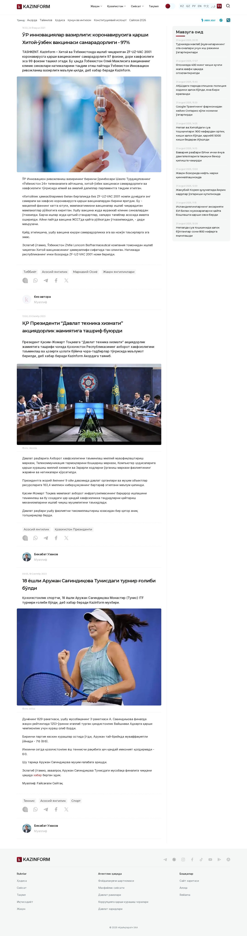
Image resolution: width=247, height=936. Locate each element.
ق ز (213, 6)
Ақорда (32, 20)
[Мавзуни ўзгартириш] (170, 6)
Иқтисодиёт (25, 902)
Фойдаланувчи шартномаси (116, 880)
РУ (194, 6)
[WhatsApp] (35, 281)
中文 (206, 6)
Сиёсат (22, 887)
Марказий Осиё (85, 272)
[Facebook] (56, 281)
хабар (37, 775)
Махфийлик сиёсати (111, 887)
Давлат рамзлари (109, 895)
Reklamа (185, 895)
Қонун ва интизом (79, 20)
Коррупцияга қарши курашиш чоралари (123, 902)
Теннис (29, 801)
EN (199, 6)
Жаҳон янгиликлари (119, 272)
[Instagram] (25, 281)
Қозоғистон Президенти (73, 529)
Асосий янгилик (54, 272)
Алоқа (183, 887)
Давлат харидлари (110, 909)
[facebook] (192, 859)
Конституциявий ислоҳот (110, 20)
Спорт (75, 801)
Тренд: (21, 20)
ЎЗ (219, 6)
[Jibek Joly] (209, 20)
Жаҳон (21, 909)
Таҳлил (154, 6)
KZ (182, 6)
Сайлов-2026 (137, 20)
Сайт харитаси (189, 880)
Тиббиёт (30, 272)
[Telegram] (46, 281)
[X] (66, 281)
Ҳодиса (60, 20)
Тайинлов (46, 20)
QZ (188, 6)
